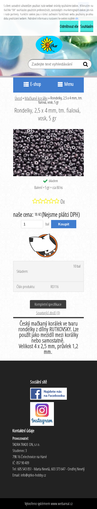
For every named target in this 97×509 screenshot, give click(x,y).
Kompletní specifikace (48, 304)
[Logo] (48, 44)
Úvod (18, 98)
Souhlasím (86, 26)
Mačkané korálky (36, 98)
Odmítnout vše (69, 26)
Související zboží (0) (48, 312)
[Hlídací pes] (43, 245)
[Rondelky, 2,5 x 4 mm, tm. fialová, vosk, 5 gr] (48, 131)
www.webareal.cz (62, 503)
